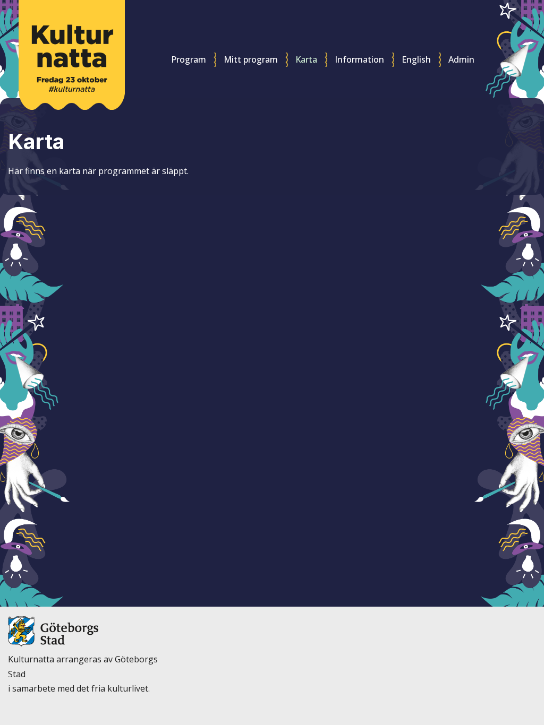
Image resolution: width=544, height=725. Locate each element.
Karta (306, 59)
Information (359, 59)
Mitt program (251, 59)
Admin (461, 59)
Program (188, 59)
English (416, 59)
